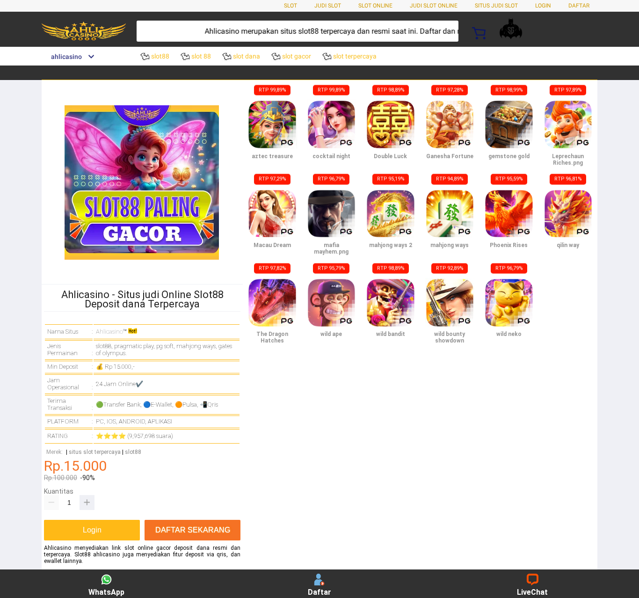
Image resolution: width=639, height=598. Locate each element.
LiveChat (532, 592)
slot (290, 5)
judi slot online (433, 5)
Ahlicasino (109, 331)
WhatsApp (106, 592)
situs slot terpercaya (95, 452)
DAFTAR (578, 5)
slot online (375, 5)
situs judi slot (496, 5)
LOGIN (543, 5)
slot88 (133, 452)
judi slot (327, 5)
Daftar (319, 592)
